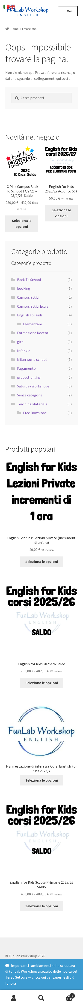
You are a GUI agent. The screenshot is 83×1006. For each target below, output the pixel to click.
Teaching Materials (32, 404)
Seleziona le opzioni (21, 223)
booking (23, 288)
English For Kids (29, 315)
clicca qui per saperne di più (53, 977)
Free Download (35, 412)
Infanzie (23, 350)
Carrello (64, 994)
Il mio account (14, 998)
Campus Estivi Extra (32, 306)
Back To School (29, 279)
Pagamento (26, 368)
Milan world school (32, 359)
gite (20, 341)
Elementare (32, 324)
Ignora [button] (10, 983)
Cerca (41, 998)
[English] (12, 6)
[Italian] (6, 6)
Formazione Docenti (33, 332)
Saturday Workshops (33, 386)
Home (15, 29)
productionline (29, 377)
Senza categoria (29, 395)
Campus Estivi (28, 297)
